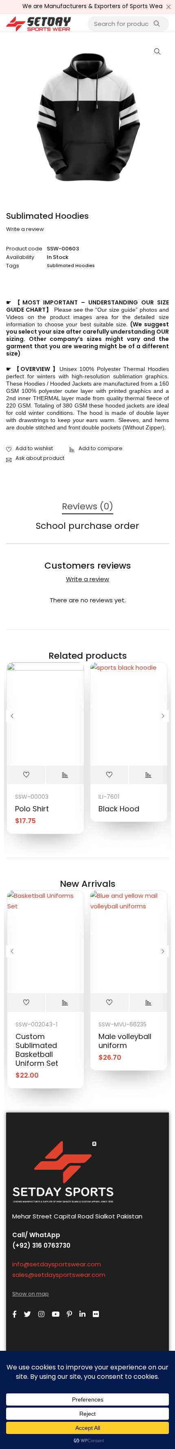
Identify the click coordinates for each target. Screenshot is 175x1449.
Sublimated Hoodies (71, 265)
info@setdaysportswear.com (56, 1264)
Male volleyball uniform (124, 1040)
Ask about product (39, 458)
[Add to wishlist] (29, 449)
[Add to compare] (95, 449)
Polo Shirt (32, 809)
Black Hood (118, 809)
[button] (157, 51)
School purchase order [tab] (87, 526)
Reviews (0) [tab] (87, 507)
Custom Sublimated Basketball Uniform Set (36, 1049)
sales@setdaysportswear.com (58, 1274)
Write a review (25, 229)
